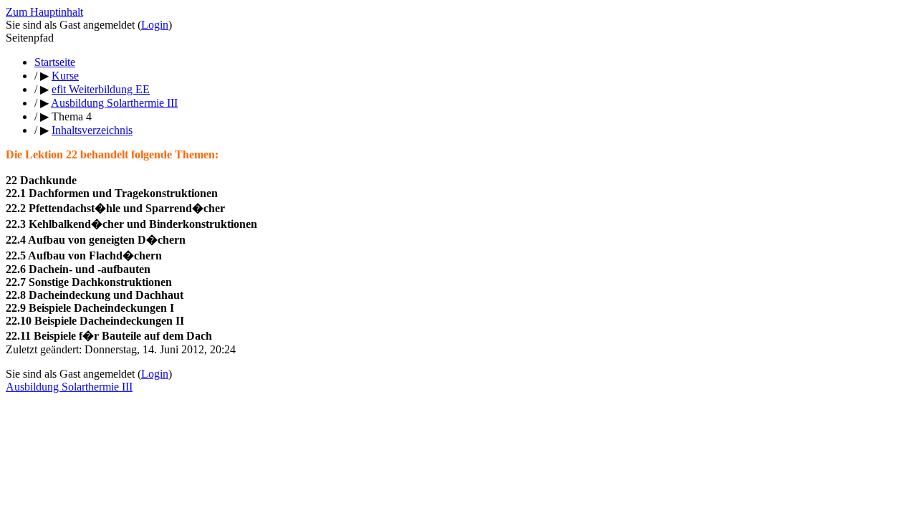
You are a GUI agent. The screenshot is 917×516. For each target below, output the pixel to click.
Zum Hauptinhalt (44, 12)
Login (154, 25)
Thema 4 (72, 116)
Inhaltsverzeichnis (92, 130)
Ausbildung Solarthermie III (69, 387)
